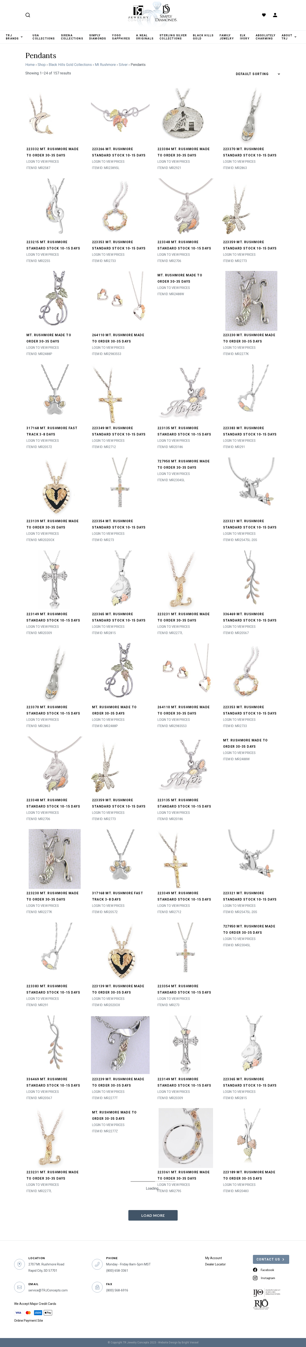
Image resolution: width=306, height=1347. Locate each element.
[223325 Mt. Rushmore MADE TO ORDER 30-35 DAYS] (185, 1323)
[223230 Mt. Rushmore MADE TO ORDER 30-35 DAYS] (251, 300)
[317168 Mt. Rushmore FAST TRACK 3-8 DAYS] (54, 393)
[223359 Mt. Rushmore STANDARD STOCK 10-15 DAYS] (236, 207)
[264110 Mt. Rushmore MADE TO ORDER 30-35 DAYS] (120, 300)
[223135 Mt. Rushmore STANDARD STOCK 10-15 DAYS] (185, 393)
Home (30, 65)
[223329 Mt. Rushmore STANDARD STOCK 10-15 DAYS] (120, 1323)
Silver (123, 65)
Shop (42, 65)
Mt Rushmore (105, 65)
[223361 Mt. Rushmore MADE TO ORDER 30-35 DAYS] (185, 1137)
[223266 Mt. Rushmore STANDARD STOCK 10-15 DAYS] (120, 114)
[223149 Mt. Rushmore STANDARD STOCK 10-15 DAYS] (54, 579)
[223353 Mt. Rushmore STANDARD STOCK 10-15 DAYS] (118, 207)
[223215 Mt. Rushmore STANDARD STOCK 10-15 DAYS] (54, 207)
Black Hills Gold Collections (70, 65)
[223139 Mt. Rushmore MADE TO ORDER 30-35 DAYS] (54, 486)
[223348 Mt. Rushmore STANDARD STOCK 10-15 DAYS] (185, 207)
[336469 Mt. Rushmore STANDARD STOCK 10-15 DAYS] (251, 579)
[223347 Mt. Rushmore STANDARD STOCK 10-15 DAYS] (103, 1230)
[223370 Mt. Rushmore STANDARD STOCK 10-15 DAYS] (251, 114)
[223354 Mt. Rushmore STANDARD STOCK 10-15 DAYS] (120, 486)
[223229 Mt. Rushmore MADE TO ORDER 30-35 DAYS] (251, 1323)
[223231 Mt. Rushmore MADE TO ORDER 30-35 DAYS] (181, 579)
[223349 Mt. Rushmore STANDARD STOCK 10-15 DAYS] (106, 393)
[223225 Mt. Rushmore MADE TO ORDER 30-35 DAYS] (251, 1230)
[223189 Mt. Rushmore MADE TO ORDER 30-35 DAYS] (251, 1137)
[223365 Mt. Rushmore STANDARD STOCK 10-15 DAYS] (120, 579)
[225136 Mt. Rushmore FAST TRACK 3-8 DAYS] (185, 1230)
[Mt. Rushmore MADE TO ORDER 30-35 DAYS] (54, 300)
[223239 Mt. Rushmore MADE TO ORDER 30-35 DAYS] (120, 1044)
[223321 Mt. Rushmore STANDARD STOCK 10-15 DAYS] (251, 486)
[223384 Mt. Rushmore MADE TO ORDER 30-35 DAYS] (183, 114)
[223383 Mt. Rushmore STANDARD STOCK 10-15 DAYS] (251, 393)
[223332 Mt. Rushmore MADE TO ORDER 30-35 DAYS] (40, 114)
